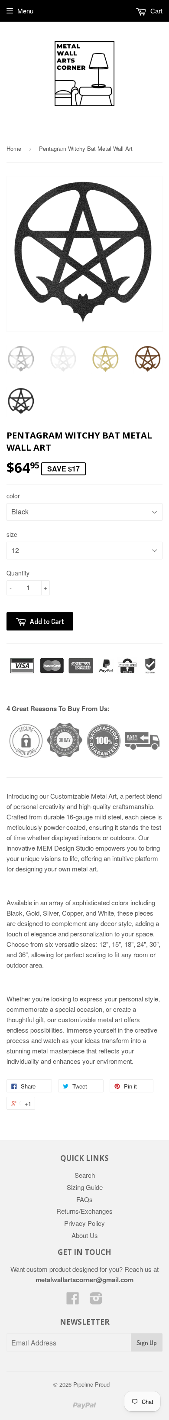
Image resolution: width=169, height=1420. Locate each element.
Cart (155, 10)
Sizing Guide (85, 1187)
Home (13, 148)
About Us (85, 1235)
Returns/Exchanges (84, 1210)
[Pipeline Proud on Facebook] (72, 1300)
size (11, 534)
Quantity (17, 573)
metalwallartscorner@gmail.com (84, 1279)
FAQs (84, 1199)
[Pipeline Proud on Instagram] (96, 1300)
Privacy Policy (84, 1223)
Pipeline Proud (91, 1384)
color (13, 495)
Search (85, 1175)
